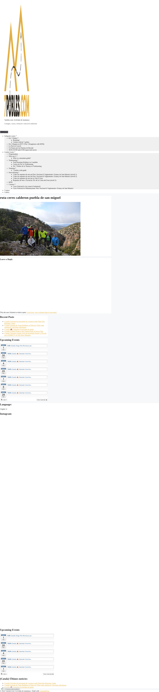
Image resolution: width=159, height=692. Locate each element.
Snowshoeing (13, 172)
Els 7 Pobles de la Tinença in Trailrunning (27, 166)
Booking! (16, 140)
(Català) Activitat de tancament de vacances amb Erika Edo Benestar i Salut (30, 683)
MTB (10, 182)
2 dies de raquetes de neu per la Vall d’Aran (28, 178)
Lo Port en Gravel (15, 146)
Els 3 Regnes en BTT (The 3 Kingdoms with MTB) (26, 144)
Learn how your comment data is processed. (42, 312)
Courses (11, 184)
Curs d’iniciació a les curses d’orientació (26, 186)
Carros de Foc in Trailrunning (23, 164)
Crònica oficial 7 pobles (21, 142)
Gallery (6, 192)
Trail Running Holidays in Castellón (25, 162)
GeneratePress (44, 691)
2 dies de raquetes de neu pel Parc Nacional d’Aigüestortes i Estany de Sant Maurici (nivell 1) (45, 174)
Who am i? (12, 156)
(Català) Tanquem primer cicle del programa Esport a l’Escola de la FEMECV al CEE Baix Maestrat (25, 334)
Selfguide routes (9, 136)
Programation (13, 154)
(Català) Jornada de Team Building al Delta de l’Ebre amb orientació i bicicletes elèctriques (24, 326)
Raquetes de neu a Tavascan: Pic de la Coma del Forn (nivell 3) (34, 180)
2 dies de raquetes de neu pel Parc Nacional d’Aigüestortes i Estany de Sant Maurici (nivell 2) (45, 176)
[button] (3, 400)
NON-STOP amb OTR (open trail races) (22, 150)
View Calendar (41, 400)
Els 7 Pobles (13, 138)
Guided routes (9, 152)
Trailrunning (13, 160)
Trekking (12, 168)
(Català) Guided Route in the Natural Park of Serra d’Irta (23, 331)
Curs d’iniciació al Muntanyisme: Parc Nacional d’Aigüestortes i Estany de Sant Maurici (43, 188)
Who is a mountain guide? (22, 158)
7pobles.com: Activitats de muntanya (16, 120)
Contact (7, 190)
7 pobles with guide (19, 170)
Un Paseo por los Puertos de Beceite (21, 148)
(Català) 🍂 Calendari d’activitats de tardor (19, 329)
